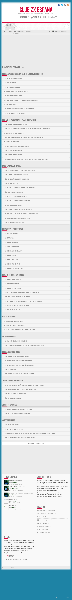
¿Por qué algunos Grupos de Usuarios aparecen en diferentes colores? (23, 301)
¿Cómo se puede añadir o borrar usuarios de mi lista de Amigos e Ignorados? (24, 345)
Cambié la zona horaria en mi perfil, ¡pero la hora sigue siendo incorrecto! (24, 137)
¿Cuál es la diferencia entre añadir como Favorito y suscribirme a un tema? (24, 385)
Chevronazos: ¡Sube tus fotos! (46, 520)
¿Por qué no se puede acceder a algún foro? (15, 196)
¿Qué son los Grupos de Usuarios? (13, 288)
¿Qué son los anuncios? (10, 255)
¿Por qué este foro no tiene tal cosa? (14, 429)
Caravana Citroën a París (44, 526)
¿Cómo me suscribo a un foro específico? (15, 394)
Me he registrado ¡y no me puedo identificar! (16, 92)
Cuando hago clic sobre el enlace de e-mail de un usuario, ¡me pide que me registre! (26, 159)
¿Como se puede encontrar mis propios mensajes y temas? (19, 374)
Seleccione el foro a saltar (35, 443)
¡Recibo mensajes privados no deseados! (14, 325)
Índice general (8, 31)
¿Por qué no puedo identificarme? (13, 96)
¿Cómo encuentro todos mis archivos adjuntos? (17, 414)
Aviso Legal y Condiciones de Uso (47, 510)
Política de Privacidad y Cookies (47, 514)
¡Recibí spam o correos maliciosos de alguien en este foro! (19, 330)
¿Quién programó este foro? (11, 425)
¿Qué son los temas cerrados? (12, 264)
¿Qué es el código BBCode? (11, 234)
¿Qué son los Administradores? (12, 280)
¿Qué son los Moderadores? (11, 284)
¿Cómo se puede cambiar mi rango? (13, 155)
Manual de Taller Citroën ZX (18, 487)
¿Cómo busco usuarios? (10, 370)
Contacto (35, 16)
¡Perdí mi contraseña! (10, 105)
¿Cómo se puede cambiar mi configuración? (15, 124)
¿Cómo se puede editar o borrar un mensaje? (16, 175)
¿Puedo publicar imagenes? (11, 247)
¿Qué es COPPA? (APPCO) (10, 83)
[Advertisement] (36, 50)
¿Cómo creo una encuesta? (11, 183)
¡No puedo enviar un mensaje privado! (14, 321)
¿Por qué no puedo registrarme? (12, 87)
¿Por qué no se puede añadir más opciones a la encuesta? (19, 188)
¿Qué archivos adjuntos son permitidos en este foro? (18, 409)
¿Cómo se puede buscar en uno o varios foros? (16, 357)
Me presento (14, 499)
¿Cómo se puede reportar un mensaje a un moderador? (18, 209)
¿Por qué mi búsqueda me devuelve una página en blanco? (19, 365)
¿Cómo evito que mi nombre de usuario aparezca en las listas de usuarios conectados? (27, 129)
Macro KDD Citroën (44, 523)
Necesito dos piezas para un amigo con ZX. (22, 493)
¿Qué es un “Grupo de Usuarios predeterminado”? (17, 306)
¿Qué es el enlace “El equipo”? (12, 310)
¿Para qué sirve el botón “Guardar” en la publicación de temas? (21, 214)
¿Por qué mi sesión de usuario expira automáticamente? (19, 109)
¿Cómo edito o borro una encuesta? (13, 192)
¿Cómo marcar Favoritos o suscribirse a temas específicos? (20, 389)
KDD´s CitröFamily (43, 529)
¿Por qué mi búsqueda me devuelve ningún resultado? (18, 361)
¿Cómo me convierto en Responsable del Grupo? (17, 297)
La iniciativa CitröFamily (44, 532)
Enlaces (24, 16)
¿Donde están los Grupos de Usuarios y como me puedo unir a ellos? (22, 293)
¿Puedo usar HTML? (9, 238)
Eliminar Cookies (42, 517)
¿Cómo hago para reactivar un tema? (14, 222)
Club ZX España (36, 10)
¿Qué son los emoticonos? (11, 242)
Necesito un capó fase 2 (17, 480)
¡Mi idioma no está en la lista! (11, 142)
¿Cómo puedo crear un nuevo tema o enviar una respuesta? (19, 170)
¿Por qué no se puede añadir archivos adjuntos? (17, 201)
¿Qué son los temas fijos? (11, 260)
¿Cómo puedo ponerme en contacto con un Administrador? (19, 438)
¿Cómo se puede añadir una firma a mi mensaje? (16, 179)
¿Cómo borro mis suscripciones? (12, 398)
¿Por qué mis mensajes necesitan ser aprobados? (17, 218)
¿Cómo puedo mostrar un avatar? (13, 150)
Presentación (14, 505)
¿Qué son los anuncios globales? (13, 251)
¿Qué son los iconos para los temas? (14, 268)
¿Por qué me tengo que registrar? (13, 79)
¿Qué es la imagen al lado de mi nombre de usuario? (17, 146)
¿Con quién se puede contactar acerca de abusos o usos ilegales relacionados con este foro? (29, 434)
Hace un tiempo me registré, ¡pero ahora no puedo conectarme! (21, 100)
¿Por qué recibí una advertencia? (13, 205)
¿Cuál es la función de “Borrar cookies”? (15, 113)
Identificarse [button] (49, 16)
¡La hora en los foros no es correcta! (14, 133)
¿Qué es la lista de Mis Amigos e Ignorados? (15, 341)
